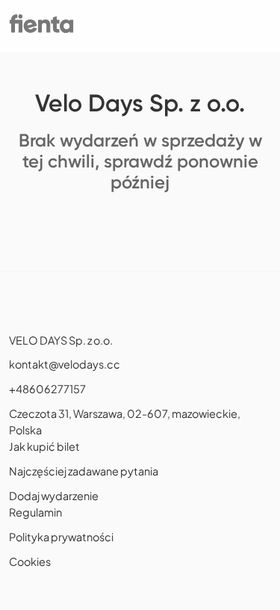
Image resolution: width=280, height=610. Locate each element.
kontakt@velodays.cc (64, 364)
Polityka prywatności (61, 536)
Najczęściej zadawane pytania (83, 471)
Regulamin (35, 512)
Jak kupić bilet (44, 446)
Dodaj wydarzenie (54, 495)
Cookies (30, 561)
